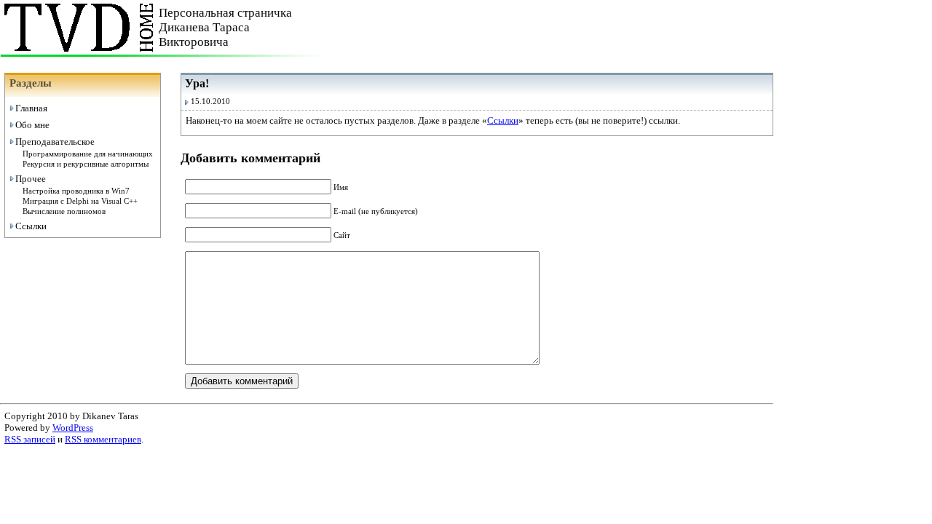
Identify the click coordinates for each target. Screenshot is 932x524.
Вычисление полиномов (64, 211)
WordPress (72, 427)
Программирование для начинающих (88, 154)
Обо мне (32, 124)
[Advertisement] (603, 27)
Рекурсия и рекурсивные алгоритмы (86, 164)
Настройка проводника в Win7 (76, 191)
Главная (31, 108)
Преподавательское (55, 141)
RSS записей (29, 439)
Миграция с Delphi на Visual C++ (80, 201)
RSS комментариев (103, 439)
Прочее (30, 178)
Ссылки (31, 226)
